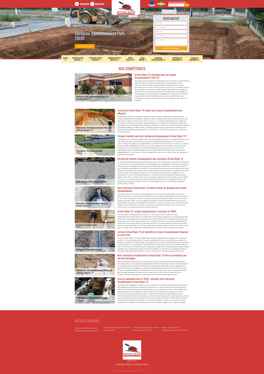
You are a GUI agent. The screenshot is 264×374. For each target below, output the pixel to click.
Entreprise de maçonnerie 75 (177, 59)
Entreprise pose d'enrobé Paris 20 (87, 331)
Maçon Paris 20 (109, 330)
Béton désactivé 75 (130, 59)
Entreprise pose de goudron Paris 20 (117, 328)
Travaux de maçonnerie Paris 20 (86, 328)
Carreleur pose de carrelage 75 (114, 59)
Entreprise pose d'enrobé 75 (77, 59)
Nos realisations (84, 46)
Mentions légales (143, 371)
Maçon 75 (65, 59)
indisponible (84, 4)
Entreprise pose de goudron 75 (95, 59)
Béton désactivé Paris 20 (142, 330)
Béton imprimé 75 (142, 59)
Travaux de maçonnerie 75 (194, 59)
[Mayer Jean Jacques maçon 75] (132, 350)
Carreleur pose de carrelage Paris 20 (146, 328)
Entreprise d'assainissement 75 (158, 59)
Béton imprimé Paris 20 (170, 328)
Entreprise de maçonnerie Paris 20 (174, 330)
